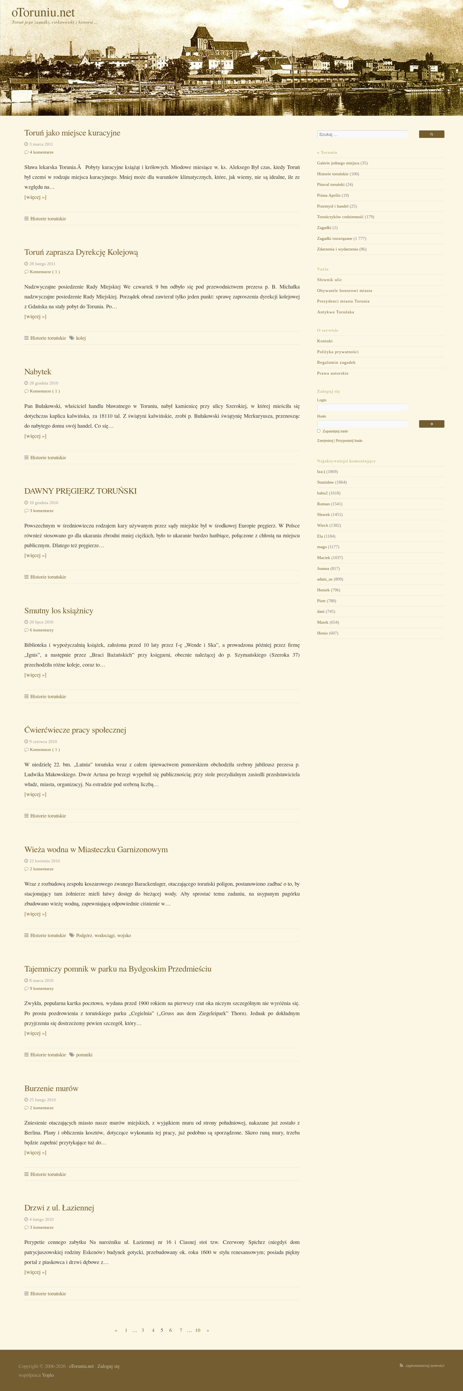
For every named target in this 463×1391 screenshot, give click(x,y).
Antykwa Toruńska (335, 312)
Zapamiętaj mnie (335, 431)
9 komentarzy (42, 988)
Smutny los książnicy (58, 610)
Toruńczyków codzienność (340, 216)
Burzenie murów (51, 1088)
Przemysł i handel (332, 206)
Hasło (321, 416)
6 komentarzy (42, 630)
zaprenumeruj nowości (423, 1365)
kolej (81, 337)
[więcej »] (35, 196)
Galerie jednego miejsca (338, 163)
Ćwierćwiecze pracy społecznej (75, 729)
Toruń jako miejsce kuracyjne (72, 132)
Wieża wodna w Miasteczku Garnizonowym (96, 849)
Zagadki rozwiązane (334, 238)
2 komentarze (42, 868)
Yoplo (48, 1374)
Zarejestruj (325, 441)
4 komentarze (42, 152)
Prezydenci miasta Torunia (343, 301)
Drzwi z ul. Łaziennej (59, 1207)
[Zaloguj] (432, 424)
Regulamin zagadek (336, 362)
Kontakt (325, 340)
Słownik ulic (329, 279)
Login (321, 400)
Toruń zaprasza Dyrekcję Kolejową (81, 251)
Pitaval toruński (331, 184)
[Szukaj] (432, 134)
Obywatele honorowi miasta (344, 290)
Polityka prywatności (338, 351)
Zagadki (324, 227)
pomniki (84, 1054)
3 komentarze (42, 510)
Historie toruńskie (48, 218)
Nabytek (37, 371)
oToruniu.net (43, 11)
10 (197, 1330)
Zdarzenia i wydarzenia (337, 249)
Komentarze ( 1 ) (45, 271)
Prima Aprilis (328, 195)
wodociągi (105, 935)
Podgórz (84, 935)
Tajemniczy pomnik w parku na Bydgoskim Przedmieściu (117, 968)
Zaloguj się (108, 1366)
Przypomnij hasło (349, 441)
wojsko (124, 935)
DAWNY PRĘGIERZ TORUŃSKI (80, 490)
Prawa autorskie (333, 373)
